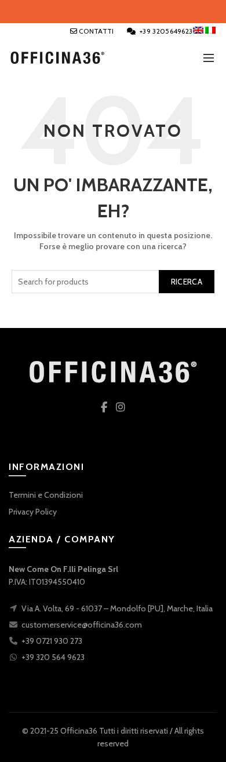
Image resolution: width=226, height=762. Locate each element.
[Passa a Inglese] (199, 30)
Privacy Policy (33, 511)
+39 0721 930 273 (51, 641)
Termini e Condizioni (46, 495)
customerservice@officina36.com (81, 624)
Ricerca (186, 281)
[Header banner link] (113, 11)
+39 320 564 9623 (53, 657)
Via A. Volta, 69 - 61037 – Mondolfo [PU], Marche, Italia (117, 608)
